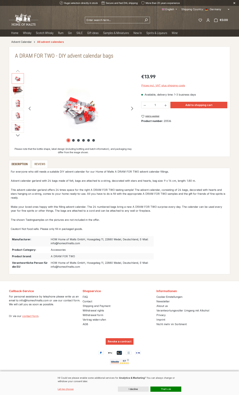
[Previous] (29, 108)
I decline (133, 389)
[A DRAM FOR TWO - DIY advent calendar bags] (81, 108)
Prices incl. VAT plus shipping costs (163, 85)
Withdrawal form (93, 315)
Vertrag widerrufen (94, 319)
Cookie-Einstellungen (169, 296)
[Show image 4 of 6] (83, 140)
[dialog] (119, 383)
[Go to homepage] (23, 19)
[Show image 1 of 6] (68, 140)
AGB (85, 324)
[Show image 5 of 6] (88, 140)
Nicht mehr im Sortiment (171, 324)
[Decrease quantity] (144, 105)
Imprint (160, 319)
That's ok (166, 389)
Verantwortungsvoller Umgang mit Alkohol (182, 310)
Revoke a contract (119, 341)
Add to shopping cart (198, 105)
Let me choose (66, 389)
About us (162, 306)
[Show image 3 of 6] (78, 140)
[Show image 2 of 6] (73, 140)
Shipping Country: (192, 9)
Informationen (166, 291)
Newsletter (163, 301)
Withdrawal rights (93, 310)
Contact (87, 301)
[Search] (146, 20)
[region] (73, 108)
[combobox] (113, 20)
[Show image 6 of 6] (93, 140)
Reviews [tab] (39, 164)
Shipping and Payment (96, 306)
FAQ (85, 296)
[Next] (132, 108)
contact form (30, 316)
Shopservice (92, 291)
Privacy (161, 315)
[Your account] (208, 20)
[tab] (19, 164)
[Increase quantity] (165, 105)
